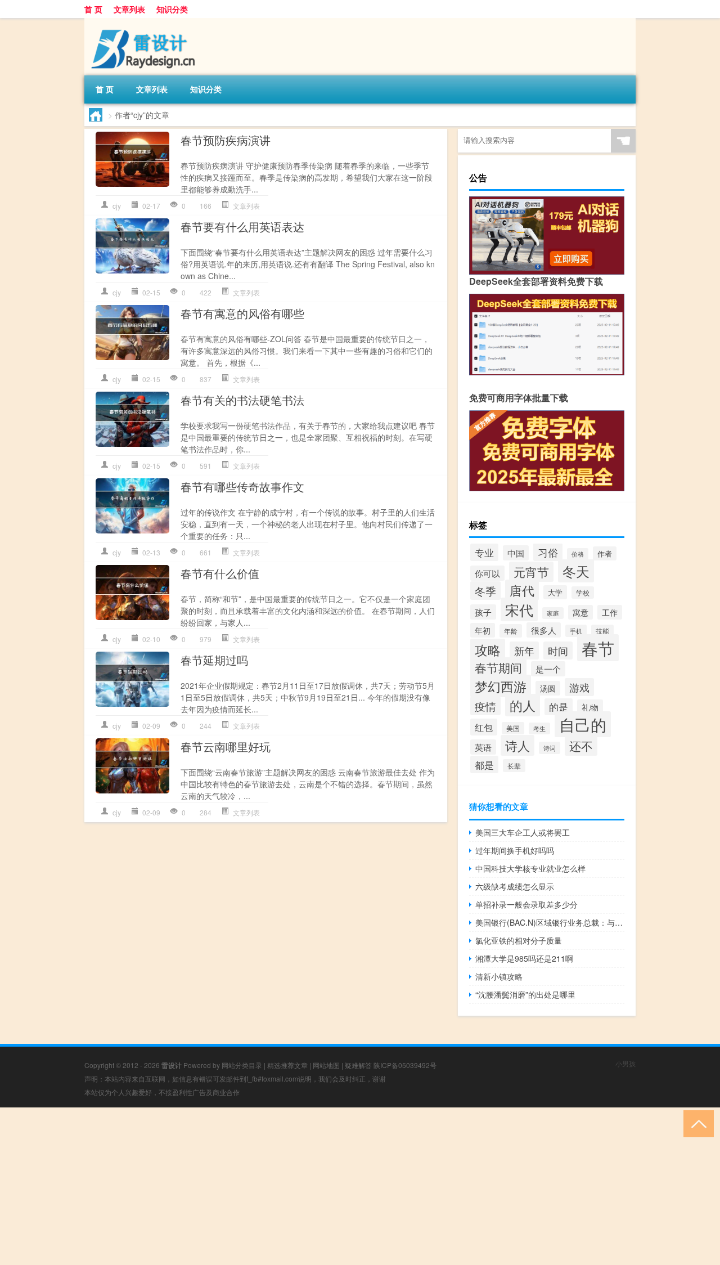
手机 (576, 630)
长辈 (514, 765)
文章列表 (129, 9)
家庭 (553, 613)
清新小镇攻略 (499, 976)
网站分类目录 (242, 1065)
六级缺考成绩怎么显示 (514, 886)
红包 (484, 727)
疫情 (485, 706)
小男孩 (625, 1063)
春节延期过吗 (214, 660)
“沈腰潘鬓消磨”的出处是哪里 (525, 994)
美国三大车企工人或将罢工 (522, 832)
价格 (578, 554)
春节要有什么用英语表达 (242, 226)
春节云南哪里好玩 (226, 746)
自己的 (582, 724)
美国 (513, 728)
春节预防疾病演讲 (226, 140)
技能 (602, 630)
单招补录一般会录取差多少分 (526, 904)
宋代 (519, 609)
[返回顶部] (696, 1123)
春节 (598, 648)
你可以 (487, 573)
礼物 (590, 707)
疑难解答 (358, 1065)
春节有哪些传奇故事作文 (242, 486)
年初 (482, 630)
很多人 (543, 630)
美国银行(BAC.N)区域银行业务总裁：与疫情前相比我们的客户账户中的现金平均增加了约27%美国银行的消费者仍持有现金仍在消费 (549, 922)
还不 (581, 745)
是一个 (548, 669)
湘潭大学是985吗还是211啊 (524, 958)
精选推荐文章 (287, 1065)
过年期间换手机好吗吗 (514, 850)
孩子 (483, 612)
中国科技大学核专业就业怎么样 (530, 868)
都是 (484, 764)
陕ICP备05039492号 (405, 1065)
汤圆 (548, 688)
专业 (484, 552)
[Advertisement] (337, 1186)
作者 (604, 553)
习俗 (548, 552)
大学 (555, 592)
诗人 (517, 745)
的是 (558, 707)
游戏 (579, 687)
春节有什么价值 (220, 573)
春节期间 (498, 667)
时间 (558, 650)
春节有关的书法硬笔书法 (242, 400)
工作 (610, 612)
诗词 (549, 747)
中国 (515, 553)
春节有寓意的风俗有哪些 (242, 313)
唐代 (522, 590)
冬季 (485, 590)
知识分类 (172, 9)
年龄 (511, 631)
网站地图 (326, 1065)
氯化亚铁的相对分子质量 (518, 940)
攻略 (488, 649)
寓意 (580, 612)
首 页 (93, 9)
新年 (524, 650)
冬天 (576, 571)
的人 (523, 705)
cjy (116, 205)
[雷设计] (143, 22)
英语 (483, 747)
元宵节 (531, 571)
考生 (539, 728)
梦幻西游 (500, 686)
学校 (583, 592)
